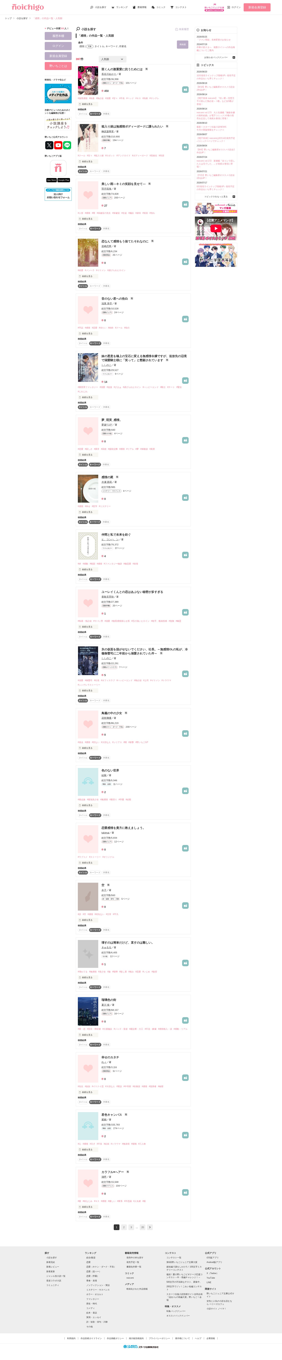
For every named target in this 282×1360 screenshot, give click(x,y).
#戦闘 (92, 564)
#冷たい (102, 328)
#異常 (96, 449)
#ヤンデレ (154, 98)
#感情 (87, 213)
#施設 (131, 213)
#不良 (122, 98)
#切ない (95, 742)
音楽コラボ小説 (53, 1280)
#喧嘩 (115, 971)
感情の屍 (108, 477)
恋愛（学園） (92, 1276)
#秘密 (160, 1086)
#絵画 (106, 1144)
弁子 (104, 890)
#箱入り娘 (99, 155)
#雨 (93, 213)
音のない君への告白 (115, 298)
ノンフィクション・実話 (98, 1285)
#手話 (80, 328)
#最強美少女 (93, 799)
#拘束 (145, 98)
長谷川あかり (109, 74)
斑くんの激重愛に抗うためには (122, 69)
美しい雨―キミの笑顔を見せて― (124, 184)
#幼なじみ (87, 1201)
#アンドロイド (123, 155)
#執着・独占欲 (85, 621)
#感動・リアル (181, 1029)
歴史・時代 (91, 1303)
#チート (171, 387)
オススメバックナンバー (178, 1315)
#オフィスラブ (108, 680)
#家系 (120, 1201)
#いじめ (146, 971)
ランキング (122, 7)
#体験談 (144, 449)
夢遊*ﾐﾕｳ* (107, 424)
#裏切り (113, 799)
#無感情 (104, 799)
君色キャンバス (112, 1114)
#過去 (80, 742)
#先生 (80, 1086)
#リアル (130, 449)
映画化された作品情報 (137, 1289)
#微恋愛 (127, 564)
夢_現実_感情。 (112, 420)
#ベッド (130, 98)
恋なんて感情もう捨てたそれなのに (125, 241)
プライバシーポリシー (159, 1338)
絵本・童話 (91, 1313)
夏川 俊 (106, 1004)
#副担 (87, 1086)
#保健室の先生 (104, 213)
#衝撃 (131, 742)
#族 (109, 971)
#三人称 (142, 1144)
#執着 (91, 98)
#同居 (161, 155)
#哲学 (94, 506)
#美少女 (102, 971)
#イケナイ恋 (98, 1086)
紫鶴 (104, 1119)
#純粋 (110, 328)
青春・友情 (91, 1280)
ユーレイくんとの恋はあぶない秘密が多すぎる (132, 592)
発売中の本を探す (134, 1257)
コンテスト (181, 7)
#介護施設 (107, 1029)
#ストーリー (95, 857)
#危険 (171, 621)
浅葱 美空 (107, 303)
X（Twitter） (213, 1273)
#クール (81, 155)
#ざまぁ (117, 387)
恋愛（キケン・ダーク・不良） (101, 1267)
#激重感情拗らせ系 (121, 621)
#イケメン (101, 270)
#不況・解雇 (151, 1029)
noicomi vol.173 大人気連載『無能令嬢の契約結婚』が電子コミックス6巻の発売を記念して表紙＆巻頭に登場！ (216, 115)
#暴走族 (81, 799)
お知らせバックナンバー (216, 57)
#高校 (103, 449)
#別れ (152, 213)
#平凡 (115, 914)
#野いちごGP (141, 742)
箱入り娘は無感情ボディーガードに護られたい (133, 126)
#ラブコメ (82, 857)
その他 (89, 1326)
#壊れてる (82, 971)
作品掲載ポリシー (115, 1338)
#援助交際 (113, 449)
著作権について (182, 1338)
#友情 (135, 564)
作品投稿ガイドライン (91, 1338)
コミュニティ (52, 1285)
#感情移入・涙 (165, 1029)
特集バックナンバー (176, 1311)
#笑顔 (145, 213)
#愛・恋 (81, 1029)
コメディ (90, 1308)
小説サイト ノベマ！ (216, 1308)
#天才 (92, 1144)
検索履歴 (184, 29)
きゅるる (106, 947)
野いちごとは (58, 66)
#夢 (137, 449)
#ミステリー (105, 506)
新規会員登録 (257, 7)
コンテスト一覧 (173, 1257)
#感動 (85, 564)
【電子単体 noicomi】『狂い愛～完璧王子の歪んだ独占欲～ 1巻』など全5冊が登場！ (215, 101)
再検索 (183, 44)
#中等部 (127, 1086)
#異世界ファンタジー (88, 387)
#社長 (96, 680)
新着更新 (50, 1271)
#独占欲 (100, 98)
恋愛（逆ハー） (93, 1271)
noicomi (130, 1278)
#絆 (79, 564)
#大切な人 (106, 742)
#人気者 (137, 1201)
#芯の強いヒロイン (140, 621)
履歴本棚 (58, 36)
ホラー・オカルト (94, 1294)
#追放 (109, 387)
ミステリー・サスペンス (98, 1290)
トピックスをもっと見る (216, 196)
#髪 (79, 1201)
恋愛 (88, 1262)
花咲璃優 (106, 718)
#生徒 (124, 213)
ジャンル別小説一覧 (55, 1276)
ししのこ (106, 365)
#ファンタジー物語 (113, 564)
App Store (51, 180)
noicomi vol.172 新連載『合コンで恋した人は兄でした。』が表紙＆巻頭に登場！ (216, 164)
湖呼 (104, 1176)
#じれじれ (82, 391)
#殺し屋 (123, 971)
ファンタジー (92, 1299)
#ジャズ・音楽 (121, 1029)
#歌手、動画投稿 (159, 621)
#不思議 (128, 1201)
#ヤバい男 (98, 621)
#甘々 (115, 98)
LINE (209, 1282)
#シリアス (117, 742)
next (150, 1227)
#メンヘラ (89, 270)
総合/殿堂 (90, 1257)
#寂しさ (88, 449)
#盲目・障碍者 (94, 1029)
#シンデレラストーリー (89, 685)
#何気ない (99, 914)
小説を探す (100, 7)
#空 (84, 914)
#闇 (125, 742)
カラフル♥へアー (113, 1172)
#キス (138, 98)
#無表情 (126, 1144)
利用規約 (71, 1338)
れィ (104, 1062)
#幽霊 (178, 621)
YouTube (211, 1278)
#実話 (119, 1086)
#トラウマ (166, 680)
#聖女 (179, 387)
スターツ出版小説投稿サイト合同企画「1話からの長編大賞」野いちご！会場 (184, 1297)
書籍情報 (142, 7)
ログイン (236, 7)
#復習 (154, 971)
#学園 (121, 799)
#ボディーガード (140, 155)
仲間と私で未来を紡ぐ (116, 534)
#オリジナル (108, 857)
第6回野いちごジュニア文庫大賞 (181, 1262)
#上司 (146, 680)
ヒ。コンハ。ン (110, 539)
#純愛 (80, 270)
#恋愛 (94, 328)
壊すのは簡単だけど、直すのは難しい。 (128, 942)
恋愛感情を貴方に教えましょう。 (124, 827)
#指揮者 (152, 1086)
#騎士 (163, 387)
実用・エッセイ (93, 1317)
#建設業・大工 (136, 1029)
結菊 (104, 775)
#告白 (127, 328)
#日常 (108, 914)
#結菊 (128, 799)
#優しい (112, 1201)
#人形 (80, 213)
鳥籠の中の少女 (112, 713)
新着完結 (50, 1262)
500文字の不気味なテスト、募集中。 (184, 1282)
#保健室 (116, 213)
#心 (79, 1144)
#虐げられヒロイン (116, 270)
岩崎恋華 (106, 246)
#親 (144, 1201)
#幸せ (87, 506)
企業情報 (210, 1338)
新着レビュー (52, 1267)
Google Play (63, 180)
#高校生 (153, 155)
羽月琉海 (106, 188)
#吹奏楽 (136, 1086)
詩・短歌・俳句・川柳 (97, 1322)
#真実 (152, 449)
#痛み (131, 971)
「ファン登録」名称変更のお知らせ (214, 40)
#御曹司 (88, 680)
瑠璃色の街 (109, 999)
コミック (160, 7)
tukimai (105, 832)
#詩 (79, 914)
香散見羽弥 (108, 596)
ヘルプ (198, 1338)
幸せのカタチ (110, 1057)
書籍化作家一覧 (133, 1267)
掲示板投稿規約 (136, 1338)
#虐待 (138, 213)
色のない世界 (110, 770)
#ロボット (110, 155)
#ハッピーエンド (151, 387)
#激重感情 (82, 98)
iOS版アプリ (213, 1257)
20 (142, 1227)
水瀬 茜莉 (107, 482)
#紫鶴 (134, 1144)
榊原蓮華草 (108, 131)
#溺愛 (108, 98)
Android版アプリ (214, 1262)
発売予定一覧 (132, 1262)
